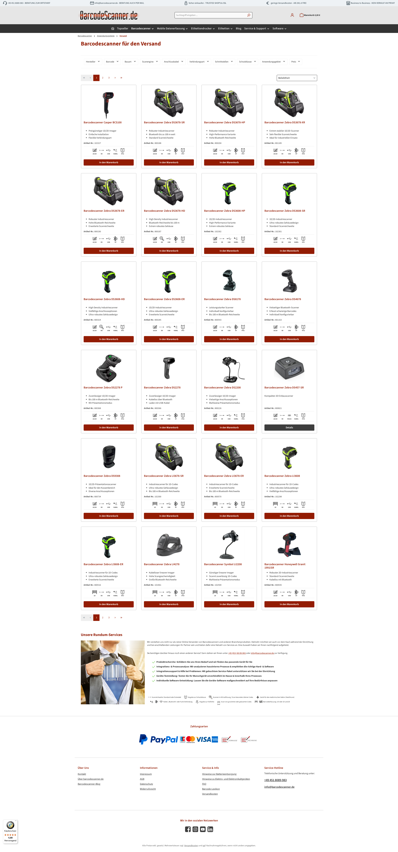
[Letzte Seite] (121, 78)
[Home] (112, 28)
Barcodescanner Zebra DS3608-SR (284, 211)
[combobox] (210, 15)
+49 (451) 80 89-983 (237, 653)
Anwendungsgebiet (271, 61)
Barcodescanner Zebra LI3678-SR (164, 476)
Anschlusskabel (171, 61)
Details (289, 427)
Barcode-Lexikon (211, 789)
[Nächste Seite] (115, 78)
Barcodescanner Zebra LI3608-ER (103, 564)
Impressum (146, 774)
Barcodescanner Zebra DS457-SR (284, 388)
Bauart (128, 61)
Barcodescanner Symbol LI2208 (223, 564)
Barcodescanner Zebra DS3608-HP (224, 211)
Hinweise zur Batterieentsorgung (219, 774)
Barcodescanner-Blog (89, 784)
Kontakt (82, 774)
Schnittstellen (222, 61)
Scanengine (148, 61)
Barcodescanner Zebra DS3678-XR (284, 122)
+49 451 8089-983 (275, 780)
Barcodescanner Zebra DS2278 (162, 388)
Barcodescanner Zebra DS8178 (222, 299)
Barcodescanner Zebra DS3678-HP (224, 122)
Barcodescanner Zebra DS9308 (102, 476)
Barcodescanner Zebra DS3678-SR (164, 122)
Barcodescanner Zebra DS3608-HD (104, 299)
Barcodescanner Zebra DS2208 (222, 388)
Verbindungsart (197, 61)
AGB (142, 779)
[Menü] (16, 821)
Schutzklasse (245, 61)
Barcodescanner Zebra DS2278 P (103, 388)
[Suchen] (248, 15)
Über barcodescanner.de (91, 779)
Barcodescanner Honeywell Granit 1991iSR (284, 566)
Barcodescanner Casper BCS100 (103, 122)
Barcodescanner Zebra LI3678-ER (224, 476)
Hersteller (91, 61)
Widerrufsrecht (148, 789)
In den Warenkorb (108, 162)
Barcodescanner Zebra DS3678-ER (104, 211)
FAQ (204, 784)
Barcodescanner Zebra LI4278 (161, 564)
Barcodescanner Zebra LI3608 (282, 476)
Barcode (110, 61)
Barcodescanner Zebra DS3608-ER (164, 299)
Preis (293, 61)
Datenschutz (146, 784)
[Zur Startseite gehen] (109, 15)
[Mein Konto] (292, 15)
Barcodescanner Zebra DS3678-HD (164, 211)
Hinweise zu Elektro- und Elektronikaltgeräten (226, 779)
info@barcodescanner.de (262, 653)
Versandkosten (210, 794)
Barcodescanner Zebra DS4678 (282, 299)
